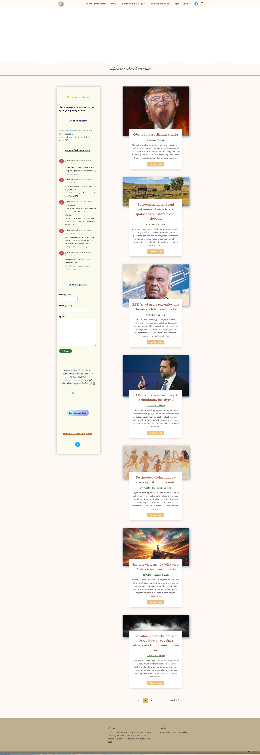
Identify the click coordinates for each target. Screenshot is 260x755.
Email (65, 305)
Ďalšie (185, 4)
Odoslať (65, 351)
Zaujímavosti (157, 488)
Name (65, 294)
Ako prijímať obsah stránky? (75, 137)
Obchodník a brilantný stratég (155, 134)
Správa (62, 316)
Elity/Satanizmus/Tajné (160, 4)
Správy (113, 4)
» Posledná (174, 700)
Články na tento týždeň (95, 4)
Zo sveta (161, 140)
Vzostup (157, 575)
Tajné (176, 4)
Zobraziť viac (155, 164)
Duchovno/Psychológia (132, 4)
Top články (66, 140)
